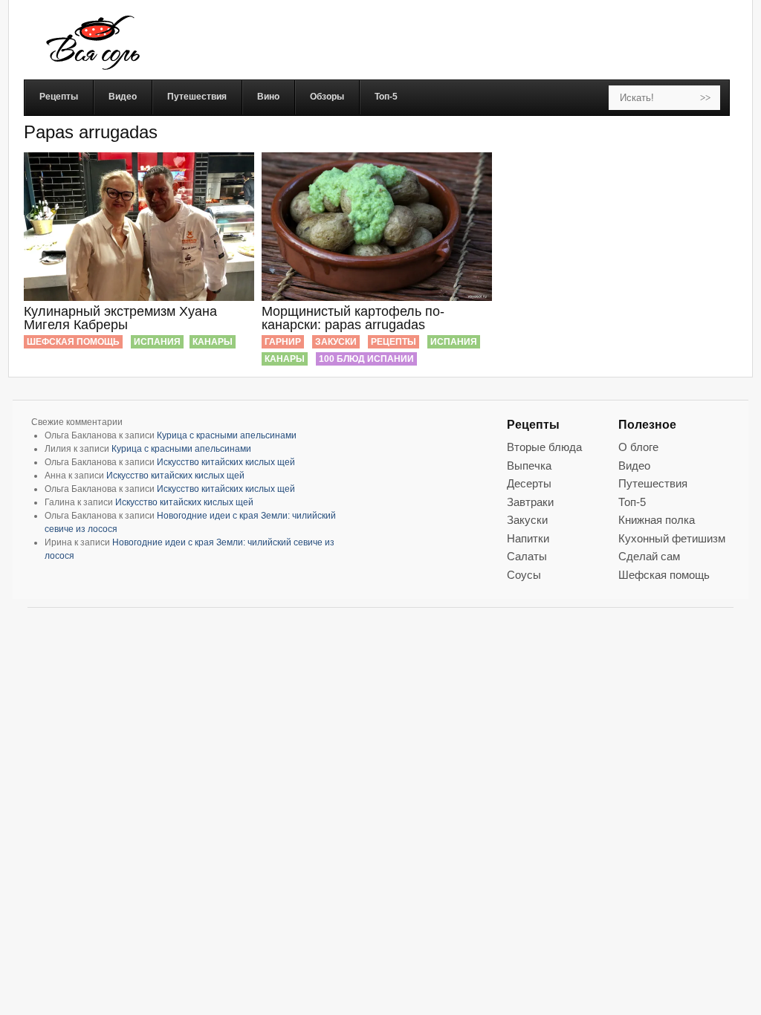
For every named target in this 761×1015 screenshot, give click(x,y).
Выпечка (529, 465)
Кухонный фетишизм (671, 538)
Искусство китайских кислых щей (226, 462)
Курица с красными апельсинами (227, 435)
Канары (212, 342)
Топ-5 (632, 502)
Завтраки (530, 502)
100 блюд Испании (366, 359)
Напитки (528, 538)
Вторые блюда (544, 447)
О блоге (638, 447)
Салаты (527, 556)
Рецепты (393, 342)
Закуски (336, 342)
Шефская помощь (73, 342)
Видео (634, 465)
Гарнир (283, 342)
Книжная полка (656, 519)
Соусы (524, 574)
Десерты (529, 483)
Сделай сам (649, 556)
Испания (157, 342)
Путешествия (652, 483)
